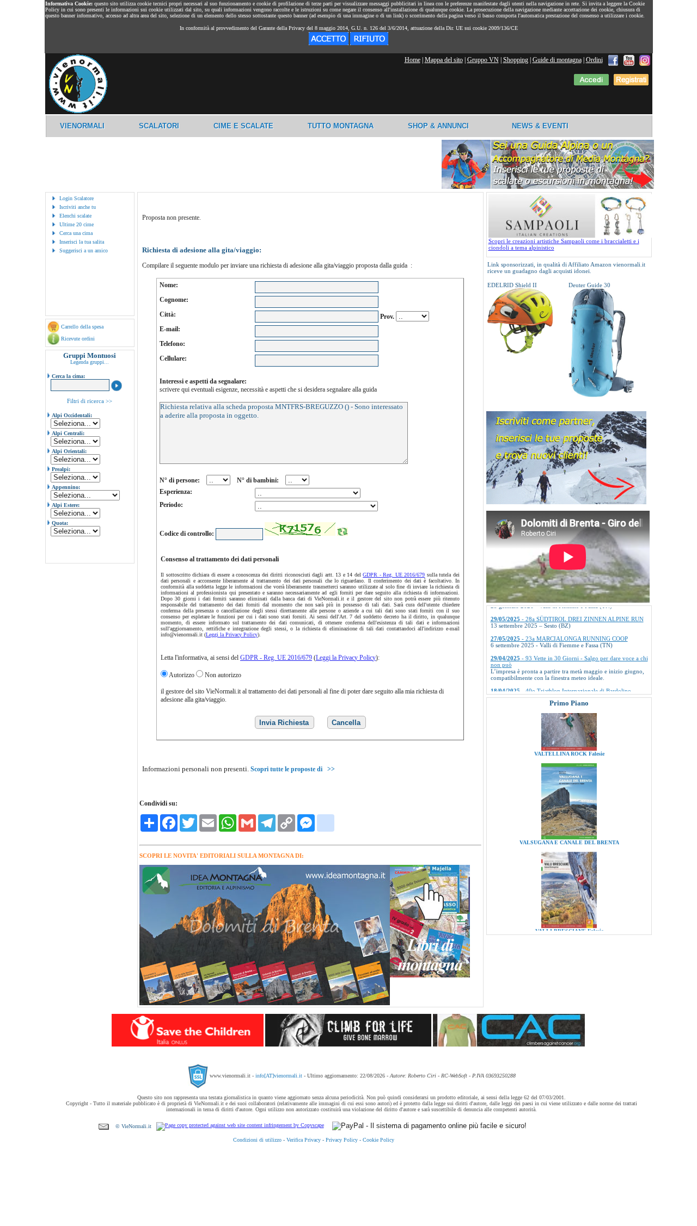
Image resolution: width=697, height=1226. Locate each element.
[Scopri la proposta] (566, 502)
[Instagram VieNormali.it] (644, 60)
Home (412, 60)
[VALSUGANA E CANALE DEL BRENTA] (569, 806)
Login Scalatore (76, 198)
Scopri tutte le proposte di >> (292, 769)
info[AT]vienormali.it (278, 1075)
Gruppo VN (483, 60)
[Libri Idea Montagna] (264, 1003)
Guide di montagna (557, 60)
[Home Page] (78, 111)
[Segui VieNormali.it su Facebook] (613, 60)
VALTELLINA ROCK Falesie (569, 723)
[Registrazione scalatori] (631, 83)
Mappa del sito (444, 60)
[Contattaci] (104, 1126)
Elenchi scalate (75, 216)
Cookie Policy (378, 1140)
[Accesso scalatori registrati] (591, 83)
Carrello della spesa (82, 327)
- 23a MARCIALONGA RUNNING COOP (559, 617)
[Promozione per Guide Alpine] (548, 187)
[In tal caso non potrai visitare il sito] (369, 43)
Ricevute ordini (78, 339)
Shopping (515, 60)
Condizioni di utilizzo (257, 1140)
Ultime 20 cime (76, 224)
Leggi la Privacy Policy (232, 634)
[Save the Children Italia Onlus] (188, 1044)
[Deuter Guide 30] (601, 395)
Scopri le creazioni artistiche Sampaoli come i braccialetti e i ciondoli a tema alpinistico (563, 244)
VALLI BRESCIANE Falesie (569, 900)
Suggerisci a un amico (83, 250)
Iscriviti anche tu (77, 207)
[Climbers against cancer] (509, 1044)
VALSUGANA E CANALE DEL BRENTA (569, 812)
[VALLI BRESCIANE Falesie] (569, 895)
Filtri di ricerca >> (89, 401)
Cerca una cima (76, 233)
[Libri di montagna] (430, 976)
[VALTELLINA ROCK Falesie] (569, 718)
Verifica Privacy (303, 1140)
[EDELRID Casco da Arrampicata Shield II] (520, 351)
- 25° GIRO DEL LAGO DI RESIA (550, 689)
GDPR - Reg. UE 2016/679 (394, 575)
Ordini (594, 60)
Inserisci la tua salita (81, 242)
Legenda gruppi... (89, 362)
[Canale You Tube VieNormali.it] (628, 60)
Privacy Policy (342, 1140)
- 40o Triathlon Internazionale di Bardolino (561, 669)
